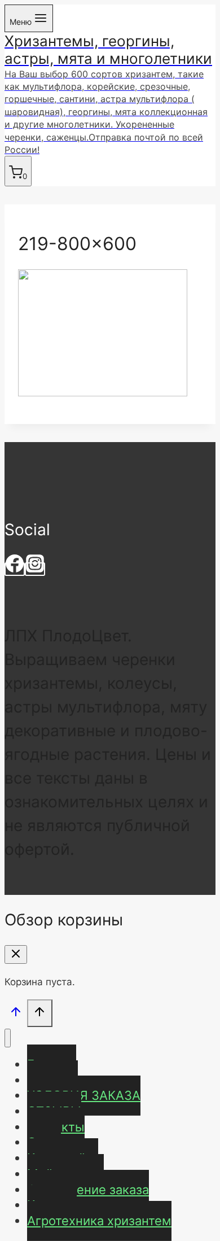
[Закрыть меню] (8, 1038)
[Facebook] (15, 569)
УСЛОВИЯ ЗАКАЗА (83, 1095)
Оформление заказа (88, 1189)
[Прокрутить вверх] (16, 1014)
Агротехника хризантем (99, 1220)
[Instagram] (35, 569)
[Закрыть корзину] (16, 954)
